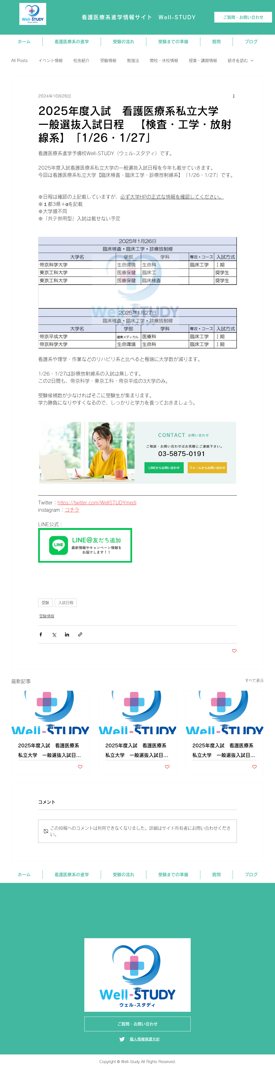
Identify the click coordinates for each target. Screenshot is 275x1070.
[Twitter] (122, 1039)
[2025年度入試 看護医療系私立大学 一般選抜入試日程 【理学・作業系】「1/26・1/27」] (50, 712)
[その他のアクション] (233, 96)
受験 (45, 603)
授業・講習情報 (203, 61)
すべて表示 (254, 680)
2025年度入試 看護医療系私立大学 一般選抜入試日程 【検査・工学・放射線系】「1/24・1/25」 (137, 751)
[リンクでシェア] (80, 634)
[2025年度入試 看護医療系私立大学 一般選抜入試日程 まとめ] (224, 712)
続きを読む (238, 61)
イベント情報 (50, 61)
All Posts (19, 61)
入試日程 (65, 603)
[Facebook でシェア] (40, 634)
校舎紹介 (81, 61)
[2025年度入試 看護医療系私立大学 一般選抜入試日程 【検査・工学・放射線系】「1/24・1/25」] (137, 712)
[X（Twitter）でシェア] (53, 634)
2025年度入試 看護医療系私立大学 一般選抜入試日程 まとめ (224, 751)
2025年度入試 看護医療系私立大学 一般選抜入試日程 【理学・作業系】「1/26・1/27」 (50, 751)
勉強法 (133, 61)
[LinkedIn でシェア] (67, 634)
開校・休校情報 (164, 61)
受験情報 (108, 61)
